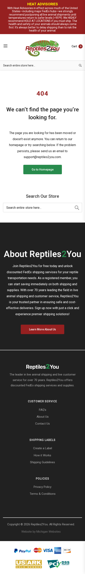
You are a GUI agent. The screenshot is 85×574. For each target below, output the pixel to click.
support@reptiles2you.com (42, 157)
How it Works (42, 455)
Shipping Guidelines (42, 462)
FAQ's (42, 410)
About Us (43, 416)
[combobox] (42, 65)
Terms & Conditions (43, 494)
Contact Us (42, 423)
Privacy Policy (42, 487)
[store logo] (42, 48)
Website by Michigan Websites (41, 531)
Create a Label (42, 448)
